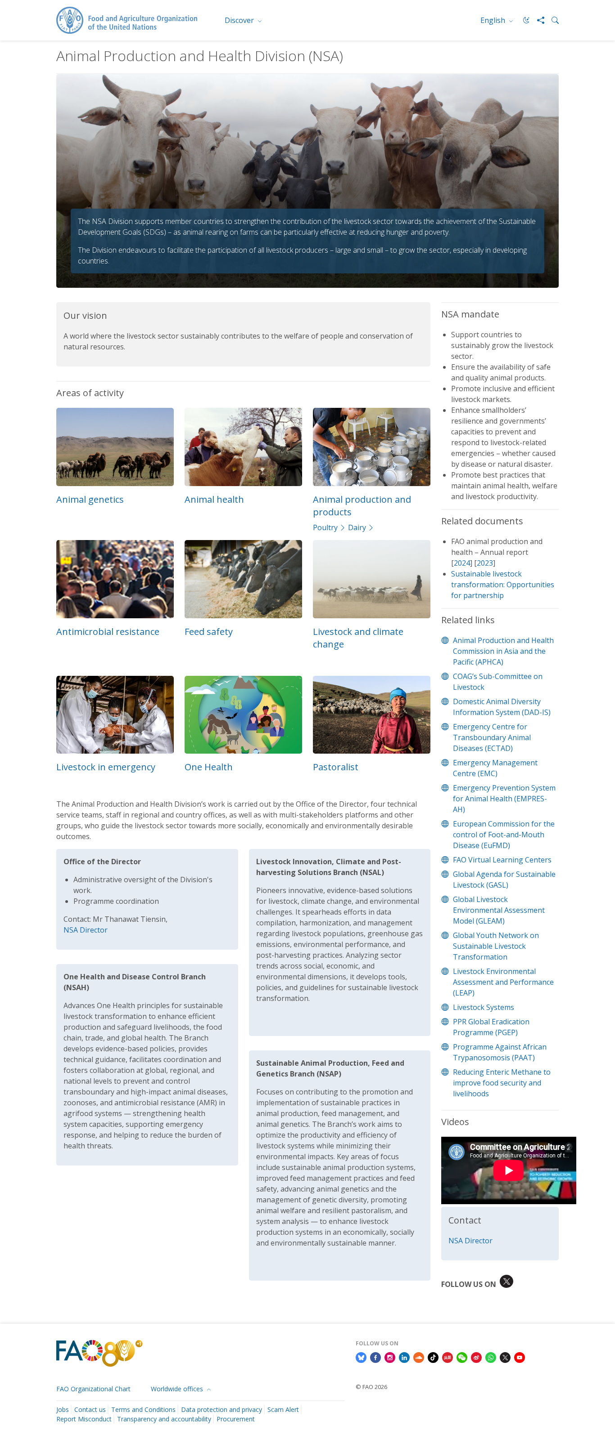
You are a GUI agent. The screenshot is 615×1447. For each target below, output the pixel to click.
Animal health (214, 499)
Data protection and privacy (221, 1409)
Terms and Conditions (143, 1409)
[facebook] (375, 1357)
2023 (485, 563)
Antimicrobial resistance (107, 631)
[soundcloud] (418, 1357)
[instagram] (389, 1357)
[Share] (537, 20)
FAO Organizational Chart (93, 1388)
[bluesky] (361, 1357)
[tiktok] (433, 1357)
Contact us (90, 1409)
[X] (505, 1357)
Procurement (236, 1419)
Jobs (62, 1409)
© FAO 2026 (371, 1387)
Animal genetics (90, 499)
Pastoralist (335, 767)
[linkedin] (404, 1357)
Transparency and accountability (164, 1419)
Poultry (325, 527)
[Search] (551, 20)
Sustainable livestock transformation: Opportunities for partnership (502, 584)
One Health (209, 767)
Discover (240, 20)
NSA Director (85, 930)
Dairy (357, 527)
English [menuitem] (493, 20)
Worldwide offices (178, 1388)
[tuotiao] (447, 1357)
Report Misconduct (84, 1419)
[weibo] (476, 1357)
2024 (462, 563)
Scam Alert (283, 1409)
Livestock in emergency (105, 767)
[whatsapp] (490, 1357)
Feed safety (209, 631)
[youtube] (519, 1357)
